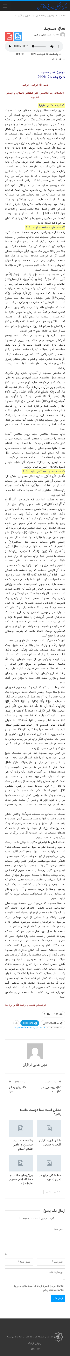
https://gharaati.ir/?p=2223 (30, 1028)
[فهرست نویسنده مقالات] (35, 1051)
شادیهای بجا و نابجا (17, 1089)
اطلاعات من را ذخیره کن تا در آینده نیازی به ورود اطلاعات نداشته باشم (39, 1288)
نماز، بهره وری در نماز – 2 (51, 1089)
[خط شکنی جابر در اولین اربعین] (49, 1163)
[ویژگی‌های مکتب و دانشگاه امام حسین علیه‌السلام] (21, 1163)
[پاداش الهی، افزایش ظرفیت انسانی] (49, 1128)
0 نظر (55, 59)
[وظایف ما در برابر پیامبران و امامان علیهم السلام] (21, 1128)
